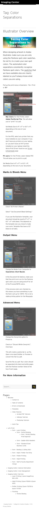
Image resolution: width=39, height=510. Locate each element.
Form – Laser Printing (18, 430)
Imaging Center (10, 2)
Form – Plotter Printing (19, 456)
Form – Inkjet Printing (18, 459)
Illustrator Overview (18, 31)
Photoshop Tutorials (23, 420)
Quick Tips (15, 424)
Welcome (10, 397)
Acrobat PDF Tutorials (23, 414)
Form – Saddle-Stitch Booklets (26, 440)
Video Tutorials (16, 412)
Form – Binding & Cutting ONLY (21, 449)
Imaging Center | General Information (19, 468)
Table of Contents (17, 403)
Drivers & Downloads (18, 406)
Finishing (15, 491)
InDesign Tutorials (22, 417)
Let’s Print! (11, 428)
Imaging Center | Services (16, 474)
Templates (15, 409)
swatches (28, 70)
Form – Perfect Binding (24, 432)
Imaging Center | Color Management (19, 471)
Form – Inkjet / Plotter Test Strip (22, 453)
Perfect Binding (21, 493)
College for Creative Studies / (22, 504)
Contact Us (15, 400)
